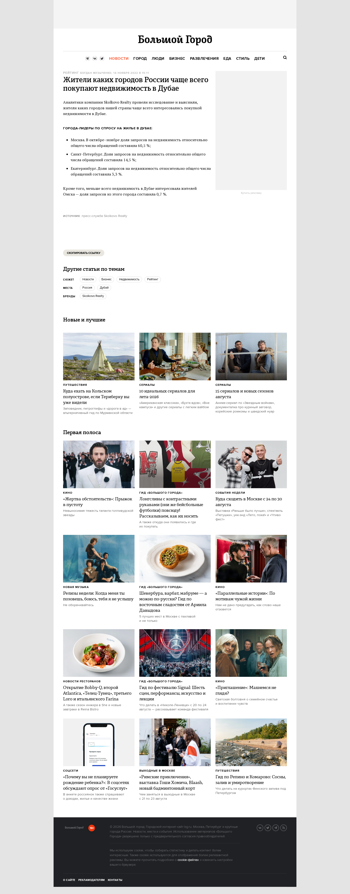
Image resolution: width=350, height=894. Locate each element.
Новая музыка (76, 587)
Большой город (74, 828)
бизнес (106, 279)
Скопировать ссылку (83, 253)
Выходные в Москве (157, 771)
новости (88, 279)
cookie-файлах (188, 860)
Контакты (115, 880)
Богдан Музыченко (95, 73)
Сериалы (147, 385)
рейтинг (71, 73)
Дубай (104, 288)
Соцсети (70, 771)
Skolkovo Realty (93, 296)
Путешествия (75, 385)
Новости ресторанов (82, 681)
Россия (87, 288)
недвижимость (129, 279)
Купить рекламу (251, 193)
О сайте (69, 880)
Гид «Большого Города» (161, 493)
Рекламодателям (91, 880)
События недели (230, 493)
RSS (286, 827)
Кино (67, 493)
